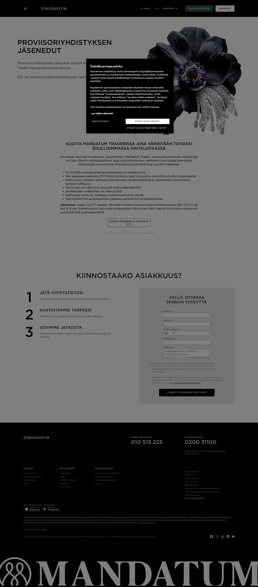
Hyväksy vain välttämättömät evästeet (147, 128)
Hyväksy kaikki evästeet (147, 121)
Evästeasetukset (100, 121)
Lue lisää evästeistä (102, 113)
